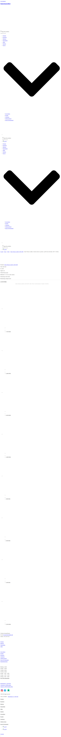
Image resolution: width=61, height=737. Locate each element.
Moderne (4, 147)
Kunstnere (5, 37)
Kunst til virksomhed (4, 724)
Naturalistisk (5, 40)
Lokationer (7, 117)
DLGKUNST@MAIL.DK (8, 634)
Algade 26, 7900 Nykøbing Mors (6, 686)
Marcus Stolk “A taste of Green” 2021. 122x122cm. (16, 330)
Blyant (33, 283)
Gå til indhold (3, 1)
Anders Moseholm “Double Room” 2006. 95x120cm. (16, 413)
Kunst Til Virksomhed (9, 120)
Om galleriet (2, 714)
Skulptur (4, 43)
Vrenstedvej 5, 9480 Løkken (5, 685)
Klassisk (42, 283)
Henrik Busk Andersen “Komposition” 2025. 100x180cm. (17, 372)
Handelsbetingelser (4, 661)
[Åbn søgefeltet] (1, 30)
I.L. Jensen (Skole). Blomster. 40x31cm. (14, 455)
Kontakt (6, 115)
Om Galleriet (7, 113)
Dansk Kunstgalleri (5, 3)
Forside (1, 251)
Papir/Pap (47, 283)
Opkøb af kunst (3, 721)
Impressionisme (38, 283)
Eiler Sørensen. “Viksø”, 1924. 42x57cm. (14, 581)
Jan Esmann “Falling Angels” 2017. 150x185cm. (15, 622)
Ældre (4, 42)
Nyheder (4, 35)
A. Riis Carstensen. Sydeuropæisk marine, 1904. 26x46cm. (17, 539)
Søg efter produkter (5, 31)
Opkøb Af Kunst (8, 118)
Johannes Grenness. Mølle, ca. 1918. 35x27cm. (15, 497)
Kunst (5, 251)
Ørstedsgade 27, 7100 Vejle (5, 683)
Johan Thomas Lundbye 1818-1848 (16, 251)
